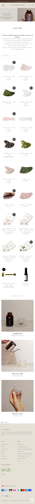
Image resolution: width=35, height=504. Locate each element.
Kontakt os (21, 444)
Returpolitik (21, 451)
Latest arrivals (5, 444)
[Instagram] (4, 496)
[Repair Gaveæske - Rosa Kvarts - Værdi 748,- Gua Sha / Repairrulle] (8, 219)
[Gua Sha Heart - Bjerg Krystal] (26, 93)
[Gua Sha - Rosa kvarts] (26, 195)
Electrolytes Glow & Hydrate (21, 1)
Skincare (3, 451)
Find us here (4, 458)
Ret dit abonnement (23, 456)
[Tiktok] (9, 496)
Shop (2, 446)
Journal (3, 453)
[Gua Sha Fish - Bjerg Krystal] (26, 118)
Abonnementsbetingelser (25, 449)
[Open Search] (30, 5)
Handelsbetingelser (23, 446)
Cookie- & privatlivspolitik (25, 453)
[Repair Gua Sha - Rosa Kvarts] (26, 67)
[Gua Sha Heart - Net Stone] (8, 144)
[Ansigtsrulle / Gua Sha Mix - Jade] (8, 274)
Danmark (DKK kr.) (9, 486)
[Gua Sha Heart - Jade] (26, 144)
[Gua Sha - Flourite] (8, 195)
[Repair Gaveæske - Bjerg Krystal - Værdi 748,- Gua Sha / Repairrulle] (26, 219)
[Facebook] (2, 496)
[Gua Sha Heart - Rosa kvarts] (8, 170)
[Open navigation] (5, 5)
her (4, 474)
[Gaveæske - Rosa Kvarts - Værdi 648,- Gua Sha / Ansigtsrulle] (8, 247)
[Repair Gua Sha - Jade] (8, 93)
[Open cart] (33, 5)
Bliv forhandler (22, 458)
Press (19, 460)
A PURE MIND (15, 500)
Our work (3, 456)
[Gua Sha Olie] (26, 274)
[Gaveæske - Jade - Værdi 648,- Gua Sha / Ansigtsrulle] (26, 247)
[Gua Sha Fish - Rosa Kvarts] (8, 118)
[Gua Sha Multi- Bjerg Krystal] (8, 67)
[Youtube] (7, 496)
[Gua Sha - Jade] (26, 170)
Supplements (5, 449)
